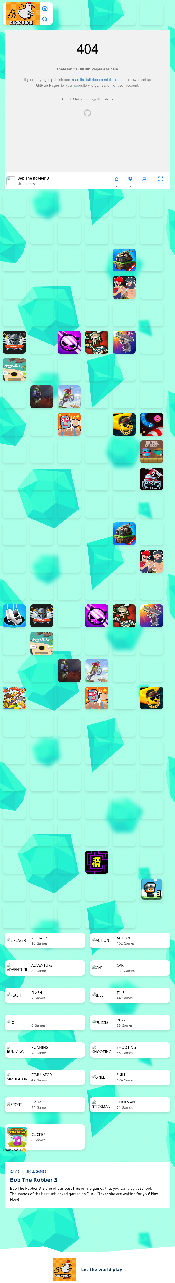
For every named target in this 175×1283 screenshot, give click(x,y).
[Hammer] (151, 342)
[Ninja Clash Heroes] (96, 396)
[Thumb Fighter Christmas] (124, 205)
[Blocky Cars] (124, 260)
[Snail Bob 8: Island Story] (124, 834)
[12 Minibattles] (69, 232)
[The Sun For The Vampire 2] (14, 862)
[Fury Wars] (69, 342)
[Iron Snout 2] (96, 369)
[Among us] (151, 232)
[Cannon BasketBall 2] (151, 287)
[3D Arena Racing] (96, 917)
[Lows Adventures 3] (151, 889)
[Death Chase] (124, 314)
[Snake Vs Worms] (151, 424)
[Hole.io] (14, 369)
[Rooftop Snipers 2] (96, 205)
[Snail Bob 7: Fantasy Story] (96, 834)
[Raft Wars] (14, 424)
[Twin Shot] (14, 752)
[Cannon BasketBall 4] (14, 588)
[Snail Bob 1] (151, 807)
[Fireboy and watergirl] (124, 13)
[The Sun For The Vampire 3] (41, 862)
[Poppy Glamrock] (151, 396)
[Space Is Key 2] (151, 834)
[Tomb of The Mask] (96, 862)
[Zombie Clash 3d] (14, 780)
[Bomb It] (96, 287)
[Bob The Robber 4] (14, 807)
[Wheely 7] (96, 889)
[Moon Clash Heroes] (14, 396)
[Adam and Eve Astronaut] (124, 780)
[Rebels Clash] (69, 506)
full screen (161, 185)
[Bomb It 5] (14, 287)
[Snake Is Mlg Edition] (124, 424)
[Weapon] (69, 479)
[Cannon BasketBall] (14, 314)
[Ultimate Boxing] (14, 479)
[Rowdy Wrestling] (96, 424)
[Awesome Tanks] (14, 260)
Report (144, 185)
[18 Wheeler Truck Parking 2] (41, 917)
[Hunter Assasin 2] (41, 369)
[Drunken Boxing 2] (151, 314)
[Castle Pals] (69, 314)
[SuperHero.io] (69, 451)
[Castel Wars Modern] (41, 314)
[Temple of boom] (151, 451)
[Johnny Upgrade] (69, 807)
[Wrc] (151, 479)
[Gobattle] (41, 232)
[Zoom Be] (14, 232)
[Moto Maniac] (69, 396)
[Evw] (14, 342)
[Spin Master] (14, 451)
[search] (44, 19)
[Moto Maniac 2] (41, 396)
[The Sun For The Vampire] (69, 862)
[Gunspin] (124, 342)
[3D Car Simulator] (124, 917)
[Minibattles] (14, 670)
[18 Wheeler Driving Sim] (14, 917)
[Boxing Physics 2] (124, 287)
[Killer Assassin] (151, 369)
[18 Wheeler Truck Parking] (69, 917)
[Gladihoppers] (96, 342)
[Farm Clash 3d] (41, 342)
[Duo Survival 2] (69, 13)
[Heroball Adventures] (41, 807)
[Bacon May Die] (41, 260)
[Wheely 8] (124, 889)
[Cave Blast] (96, 314)
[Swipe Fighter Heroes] (96, 451)
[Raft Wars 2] (14, 698)
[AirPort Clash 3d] (124, 232)
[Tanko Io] (124, 451)
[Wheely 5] (41, 889)
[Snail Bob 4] (14, 834)
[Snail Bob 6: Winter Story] (69, 834)
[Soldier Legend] (14, 725)
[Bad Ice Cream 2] (151, 780)
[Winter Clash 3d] (96, 479)
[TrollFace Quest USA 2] (151, 862)
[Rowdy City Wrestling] (69, 424)
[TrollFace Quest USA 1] (124, 862)
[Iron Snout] (124, 369)
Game (14, 1171)
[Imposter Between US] (69, 369)
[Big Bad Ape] (69, 260)
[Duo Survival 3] (96, 13)
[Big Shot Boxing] (96, 260)
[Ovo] (124, 807)
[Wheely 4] (14, 889)
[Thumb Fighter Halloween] (151, 205)
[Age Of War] (96, 232)
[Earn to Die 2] (14, 506)
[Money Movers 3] (69, 205)
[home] (44, 8)
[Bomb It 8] (96, 561)
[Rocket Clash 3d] (41, 424)
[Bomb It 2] (151, 260)
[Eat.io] (14, 615)
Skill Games (26, 184)
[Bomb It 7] (69, 287)
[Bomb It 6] (41, 287)
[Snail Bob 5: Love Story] (41, 834)
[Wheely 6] (69, 889)
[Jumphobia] (96, 807)
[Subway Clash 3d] (41, 451)
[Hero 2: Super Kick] (14, 643)
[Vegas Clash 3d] (41, 479)
